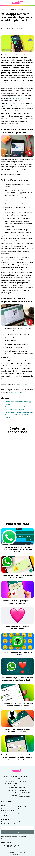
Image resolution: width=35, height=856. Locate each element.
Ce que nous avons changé (10, 784)
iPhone (21, 257)
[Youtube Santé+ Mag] (8, 846)
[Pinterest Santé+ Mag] (4, 846)
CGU (19, 779)
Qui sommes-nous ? (10, 776)
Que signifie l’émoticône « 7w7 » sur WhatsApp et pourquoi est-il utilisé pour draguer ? (17, 549)
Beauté (3, 813)
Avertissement (12, 790)
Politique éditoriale (11, 781)
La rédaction (4, 26)
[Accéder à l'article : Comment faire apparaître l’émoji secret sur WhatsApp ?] (17, 641)
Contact (14, 793)
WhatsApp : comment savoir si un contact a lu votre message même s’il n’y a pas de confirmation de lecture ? (17, 757)
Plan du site (22, 788)
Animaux (4, 808)
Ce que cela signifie (15, 392)
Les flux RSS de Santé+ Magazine (25, 793)
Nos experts (22, 790)
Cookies (20, 785)
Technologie (5, 815)
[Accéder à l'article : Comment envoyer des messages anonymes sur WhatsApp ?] (17, 718)
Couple (20, 811)
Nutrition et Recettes (7, 810)
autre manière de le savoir (18, 98)
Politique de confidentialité (22, 782)
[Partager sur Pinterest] (30, 153)
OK (18, 832)
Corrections (13, 788)
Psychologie (22, 806)
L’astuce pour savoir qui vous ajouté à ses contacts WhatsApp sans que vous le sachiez (19, 414)
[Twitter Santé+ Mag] (15, 846)
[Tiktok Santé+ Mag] (18, 846)
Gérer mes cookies (24, 797)
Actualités (21, 814)
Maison (20, 804)
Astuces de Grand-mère (7, 805)
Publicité (14, 795)
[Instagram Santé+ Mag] (11, 846)
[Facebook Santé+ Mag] (2, 846)
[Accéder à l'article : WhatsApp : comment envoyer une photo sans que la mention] (17, 564)
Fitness (20, 809)
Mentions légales (23, 776)
